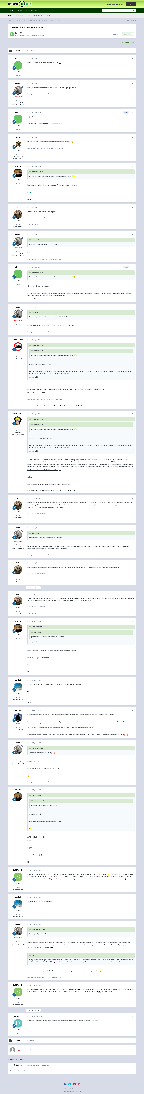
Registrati (131, 4)
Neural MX (21, 104)
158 (18, 154)
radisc (17, 137)
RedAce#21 (18, 340)
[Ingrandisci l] (59, 62)
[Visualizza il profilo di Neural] (18, 90)
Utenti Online (38, 15)
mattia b (17, 680)
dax (17, 207)
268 (18, 183)
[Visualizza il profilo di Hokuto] (18, 173)
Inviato (34, 58)
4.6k (18, 431)
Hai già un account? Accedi (115, 4)
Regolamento (20, 15)
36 (19, 75)
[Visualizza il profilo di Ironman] (18, 717)
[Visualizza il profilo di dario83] (18, 1023)
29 (19, 887)
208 (18, 224)
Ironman (17, 710)
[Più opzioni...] (133, 58)
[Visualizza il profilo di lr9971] (12, 34)
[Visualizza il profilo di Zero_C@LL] (18, 420)
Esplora (12, 10)
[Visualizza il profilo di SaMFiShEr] (18, 877)
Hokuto (18, 166)
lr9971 (19, 33)
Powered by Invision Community (72, 1091)
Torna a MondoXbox (32, 10)
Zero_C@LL (18, 414)
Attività (20, 10)
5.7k (18, 100)
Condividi (115, 34)
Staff (28, 15)
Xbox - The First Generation (35, 35)
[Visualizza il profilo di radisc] (18, 144)
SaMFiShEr (17, 870)
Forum (10, 15)
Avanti (18, 51)
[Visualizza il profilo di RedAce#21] (18, 346)
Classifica (48, 15)
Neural (18, 83)
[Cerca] (134, 10)
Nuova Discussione (128, 42)
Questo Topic (125, 10)
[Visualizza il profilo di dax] (18, 214)
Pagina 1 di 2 (31, 51)
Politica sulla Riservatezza (72, 1089)
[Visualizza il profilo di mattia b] (18, 687)
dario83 (17, 1016)
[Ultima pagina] (23, 51)
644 (18, 727)
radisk (21, 158)
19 (18, 1033)
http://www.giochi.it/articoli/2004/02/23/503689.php (44, 470)
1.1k (19, 357)
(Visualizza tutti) (44, 1065)
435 (18, 697)
